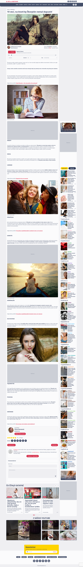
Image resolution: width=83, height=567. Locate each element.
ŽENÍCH (69, 221)
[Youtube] (70, 1)
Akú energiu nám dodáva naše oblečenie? (25, 424)
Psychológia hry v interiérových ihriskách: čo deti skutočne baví (72, 350)
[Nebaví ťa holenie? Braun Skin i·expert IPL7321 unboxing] (50, 535)
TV (66, 4)
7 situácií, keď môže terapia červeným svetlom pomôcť (71, 246)
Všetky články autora (20, 434)
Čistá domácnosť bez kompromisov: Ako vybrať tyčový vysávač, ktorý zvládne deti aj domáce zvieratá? (72, 456)
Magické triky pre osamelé (22, 178)
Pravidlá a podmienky (40, 557)
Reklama (30, 557)
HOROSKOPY (44, 4)
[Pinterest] (74, 1)
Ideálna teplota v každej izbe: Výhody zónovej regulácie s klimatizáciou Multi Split (71, 424)
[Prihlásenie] (73, 5)
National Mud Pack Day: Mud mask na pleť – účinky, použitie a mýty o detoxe (72, 275)
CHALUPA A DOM (71, 411)
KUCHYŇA (70, 431)
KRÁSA (17, 4)
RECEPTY (33, 4)
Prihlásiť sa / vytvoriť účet (33, 456)
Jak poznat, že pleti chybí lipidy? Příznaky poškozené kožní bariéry (72, 295)
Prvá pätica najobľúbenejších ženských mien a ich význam (29, 314)
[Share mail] (26, 441)
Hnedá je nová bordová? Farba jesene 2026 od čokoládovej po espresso (71, 205)
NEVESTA (70, 230)
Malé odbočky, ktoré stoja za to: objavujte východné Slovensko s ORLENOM (71, 328)
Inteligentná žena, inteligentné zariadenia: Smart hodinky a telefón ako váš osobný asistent (72, 316)
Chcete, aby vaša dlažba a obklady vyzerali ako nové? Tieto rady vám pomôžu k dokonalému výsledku (71, 372)
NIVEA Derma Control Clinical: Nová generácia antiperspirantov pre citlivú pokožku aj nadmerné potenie (71, 338)
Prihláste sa (16, 449)
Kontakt (24, 557)
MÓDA (52, 4)
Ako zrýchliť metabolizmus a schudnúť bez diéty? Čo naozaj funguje (71, 267)
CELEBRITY (21, 4)
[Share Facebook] (12, 441)
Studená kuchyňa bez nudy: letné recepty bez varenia (72, 443)
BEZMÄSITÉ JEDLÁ (71, 440)
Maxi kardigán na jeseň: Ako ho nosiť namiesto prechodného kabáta (72, 181)
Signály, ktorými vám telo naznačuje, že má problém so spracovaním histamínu (72, 256)
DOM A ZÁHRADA (71, 355)
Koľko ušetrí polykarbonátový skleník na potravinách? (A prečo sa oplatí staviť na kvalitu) (71, 359)
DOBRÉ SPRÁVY (71, 324)
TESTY (41, 4)
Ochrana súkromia (52, 557)
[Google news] (46, 561)
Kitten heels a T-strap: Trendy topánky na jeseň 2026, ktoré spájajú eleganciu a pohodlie (72, 213)
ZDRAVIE (37, 4)
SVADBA (60, 4)
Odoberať (55, 551)
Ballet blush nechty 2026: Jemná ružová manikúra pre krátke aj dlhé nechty (71, 197)
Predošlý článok (11, 445)
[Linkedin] (76, 1)
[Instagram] (72, 1)
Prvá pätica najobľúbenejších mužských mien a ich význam (29, 230)
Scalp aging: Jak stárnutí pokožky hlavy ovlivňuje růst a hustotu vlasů (71, 286)
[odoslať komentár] (55, 476)
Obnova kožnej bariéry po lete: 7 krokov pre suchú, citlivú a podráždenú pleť (72, 173)
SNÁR (49, 4)
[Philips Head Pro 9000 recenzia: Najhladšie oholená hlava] (68, 525)
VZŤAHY (29, 4)
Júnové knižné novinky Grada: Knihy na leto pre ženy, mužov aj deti (71, 465)
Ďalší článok (54, 445)
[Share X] (17, 441)
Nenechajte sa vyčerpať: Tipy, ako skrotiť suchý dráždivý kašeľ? (72, 306)
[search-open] (76, 5)
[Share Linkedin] (23, 441)
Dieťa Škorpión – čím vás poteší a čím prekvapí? (26, 83)
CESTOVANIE (56, 4)
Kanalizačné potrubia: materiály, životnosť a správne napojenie (70, 415)
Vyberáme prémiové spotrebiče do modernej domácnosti (71, 435)
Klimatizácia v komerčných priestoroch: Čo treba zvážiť (71, 404)
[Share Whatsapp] (15, 441)
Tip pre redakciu (62, 557)
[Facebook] (68, 1)
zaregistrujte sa (35, 452)
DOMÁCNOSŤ (71, 367)
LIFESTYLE (25, 4)
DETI (69, 346)
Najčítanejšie (64, 168)
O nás (18, 557)
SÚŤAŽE (64, 4)
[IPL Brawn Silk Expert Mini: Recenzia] (68, 535)
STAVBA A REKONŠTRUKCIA (71, 391)
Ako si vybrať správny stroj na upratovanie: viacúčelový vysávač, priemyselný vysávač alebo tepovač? (71, 382)
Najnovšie (72, 168)
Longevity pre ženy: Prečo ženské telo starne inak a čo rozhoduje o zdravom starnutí (72, 188)
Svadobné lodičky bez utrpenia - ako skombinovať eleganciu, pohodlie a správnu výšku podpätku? (72, 235)
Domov (8, 9)
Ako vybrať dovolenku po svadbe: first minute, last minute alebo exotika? (71, 225)
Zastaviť (10, 57)
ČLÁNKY (69, 302)
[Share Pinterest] (20, 441)
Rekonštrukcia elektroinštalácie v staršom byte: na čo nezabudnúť (71, 396)
